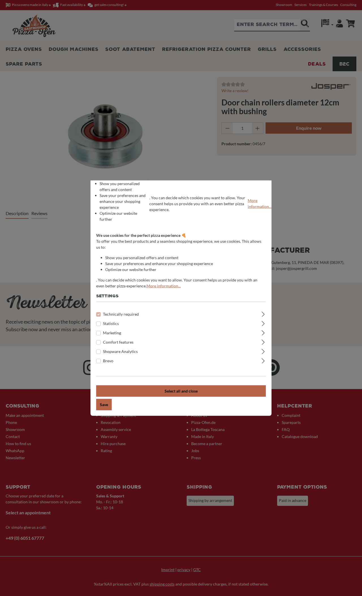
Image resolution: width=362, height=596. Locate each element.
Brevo (108, 360)
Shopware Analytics (120, 351)
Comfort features (118, 341)
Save (104, 404)
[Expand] (263, 313)
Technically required (121, 313)
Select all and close (181, 390)
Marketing (112, 332)
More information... (260, 203)
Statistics (111, 323)
